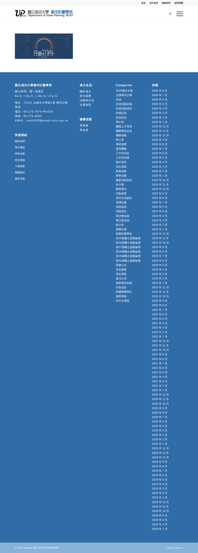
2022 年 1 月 (159, 336)
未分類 (120, 184)
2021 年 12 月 (160, 341)
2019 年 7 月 (159, 470)
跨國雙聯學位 (124, 291)
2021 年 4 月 (159, 376)
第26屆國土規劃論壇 (128, 242)
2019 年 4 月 (159, 484)
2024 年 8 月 (159, 197)
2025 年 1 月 (159, 175)
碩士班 (120, 224)
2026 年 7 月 (159, 95)
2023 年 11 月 (160, 238)
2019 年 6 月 (159, 475)
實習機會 (121, 148)
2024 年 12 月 (160, 180)
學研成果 (20, 153)
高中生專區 (122, 300)
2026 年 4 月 (159, 108)
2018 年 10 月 (160, 511)
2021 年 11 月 (160, 345)
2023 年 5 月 (159, 265)
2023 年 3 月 (159, 274)
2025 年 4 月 (159, 162)
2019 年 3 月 (159, 488)
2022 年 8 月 (159, 305)
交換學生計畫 (124, 95)
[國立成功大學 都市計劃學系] (44, 13)
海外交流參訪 (124, 197)
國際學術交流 (124, 130)
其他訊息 (121, 112)
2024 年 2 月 (159, 224)
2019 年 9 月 (159, 461)
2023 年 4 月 (159, 269)
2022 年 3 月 (159, 327)
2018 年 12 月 (160, 502)
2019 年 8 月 (159, 466)
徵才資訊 (121, 162)
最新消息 (20, 178)
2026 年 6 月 (159, 99)
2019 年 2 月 (159, 493)
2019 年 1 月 (159, 497)
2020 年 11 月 (160, 399)
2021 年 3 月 (159, 381)
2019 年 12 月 (160, 448)
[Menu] (178, 13)
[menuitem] (143, 3)
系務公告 (121, 265)
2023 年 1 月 (159, 282)
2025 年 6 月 (159, 153)
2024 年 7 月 (159, 202)
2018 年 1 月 (159, 528)
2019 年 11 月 (160, 452)
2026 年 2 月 (159, 117)
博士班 (120, 122)
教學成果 (121, 171)
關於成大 (85, 91)
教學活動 (121, 175)
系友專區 (121, 274)
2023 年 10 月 (160, 242)
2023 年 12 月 (160, 233)
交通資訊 (85, 104)
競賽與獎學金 (124, 233)
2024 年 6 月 (159, 206)
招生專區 (20, 160)
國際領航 (121, 135)
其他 (118, 99)
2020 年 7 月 (159, 417)
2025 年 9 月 (159, 139)
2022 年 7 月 (159, 309)
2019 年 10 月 (160, 457)
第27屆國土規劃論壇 (128, 247)
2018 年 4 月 (159, 524)
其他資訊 (121, 117)
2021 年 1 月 (159, 390)
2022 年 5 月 (159, 318)
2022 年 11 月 (160, 291)
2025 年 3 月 (159, 166)
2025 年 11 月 (160, 130)
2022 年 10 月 (160, 296)
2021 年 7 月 (159, 363)
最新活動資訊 (124, 180)
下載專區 (20, 166)
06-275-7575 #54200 (38, 111)
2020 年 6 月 (159, 421)
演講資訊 (121, 206)
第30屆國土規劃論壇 (128, 260)
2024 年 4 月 (159, 215)
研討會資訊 (122, 220)
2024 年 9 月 (159, 193)
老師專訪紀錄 (124, 282)
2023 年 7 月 (159, 256)
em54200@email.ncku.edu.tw (47, 120)
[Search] (170, 13)
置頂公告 (121, 278)
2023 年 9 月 (159, 247)
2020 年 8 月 (159, 412)
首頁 (143, 3)
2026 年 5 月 (159, 104)
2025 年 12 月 (160, 126)
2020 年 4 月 (159, 430)
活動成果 (121, 193)
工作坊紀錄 (122, 157)
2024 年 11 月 (160, 184)
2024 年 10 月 (160, 189)
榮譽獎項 (121, 189)
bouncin (179, 548)
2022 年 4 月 (159, 323)
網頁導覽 (179, 3)
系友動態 (121, 269)
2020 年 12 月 (160, 394)
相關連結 (20, 172)
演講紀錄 (121, 202)
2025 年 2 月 (159, 171)
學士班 (120, 139)
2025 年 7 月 (159, 148)
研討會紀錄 (122, 215)
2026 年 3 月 (159, 112)
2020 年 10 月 (160, 403)
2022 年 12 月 (160, 287)
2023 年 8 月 (159, 251)
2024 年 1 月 (159, 229)
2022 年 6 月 (159, 314)
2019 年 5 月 (159, 479)
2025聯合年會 (124, 90)
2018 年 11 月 (160, 506)
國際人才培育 (124, 126)
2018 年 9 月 (159, 515)
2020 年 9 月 (159, 408)
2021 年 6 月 (159, 367)
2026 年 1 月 (159, 122)
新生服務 (85, 95)
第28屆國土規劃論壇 (128, 251)
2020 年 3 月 (159, 434)
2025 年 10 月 (160, 135)
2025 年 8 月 (159, 144)
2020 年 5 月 (159, 426)
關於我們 (20, 141)
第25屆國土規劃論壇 (128, 238)
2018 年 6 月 (159, 519)
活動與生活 (87, 100)
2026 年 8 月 (159, 90)
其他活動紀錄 (124, 104)
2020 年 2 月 (159, 439)
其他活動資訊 (124, 108)
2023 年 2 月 (159, 278)
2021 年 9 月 (159, 354)
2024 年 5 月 (159, 211)
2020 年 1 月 (159, 443)
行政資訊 (121, 287)
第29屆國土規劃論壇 (128, 256)
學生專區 (20, 147)
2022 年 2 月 (159, 332)
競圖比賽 (121, 229)
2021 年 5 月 (159, 372)
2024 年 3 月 (159, 220)
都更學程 (121, 296)
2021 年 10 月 (160, 349)
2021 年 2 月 (159, 385)
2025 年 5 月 (159, 157)
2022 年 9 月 (159, 300)
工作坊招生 (122, 153)
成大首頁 (153, 3)
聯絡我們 (166, 3)
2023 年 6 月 (159, 260)
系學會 (84, 125)
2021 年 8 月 (159, 359)
